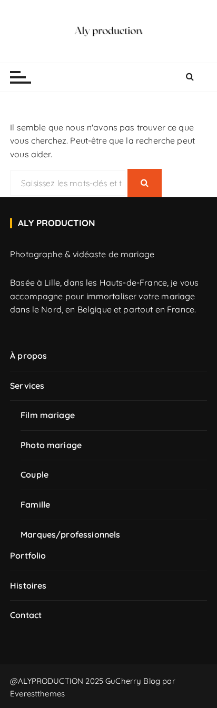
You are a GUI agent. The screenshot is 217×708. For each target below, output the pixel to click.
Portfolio (28, 555)
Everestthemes (37, 694)
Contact (26, 615)
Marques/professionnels (70, 534)
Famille (35, 504)
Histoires (28, 585)
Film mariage (48, 415)
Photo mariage (51, 445)
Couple (34, 474)
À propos (28, 355)
